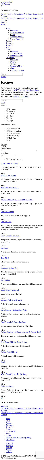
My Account (5, 4)
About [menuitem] (8, 28)
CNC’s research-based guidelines (26, 90)
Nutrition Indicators (8, 125)
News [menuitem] (8, 47)
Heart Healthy (13, 136)
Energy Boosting (14, 133)
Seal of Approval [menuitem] (16, 39)
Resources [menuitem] (9, 43)
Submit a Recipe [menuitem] (16, 56)
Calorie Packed (14, 129)
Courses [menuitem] (13, 64)
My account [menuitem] (10, 440)
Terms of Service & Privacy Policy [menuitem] (18, 438)
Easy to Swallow (14, 131)
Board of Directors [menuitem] (17, 33)
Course (3, 105)
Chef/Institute (6, 149)
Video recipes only (15, 159)
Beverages (12, 109)
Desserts (11, 111)
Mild (10, 140)
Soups (10, 121)
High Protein (13, 138)
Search (3, 77)
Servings (4, 144)
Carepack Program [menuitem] (17, 70)
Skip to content (6, 2)
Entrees (11, 114)
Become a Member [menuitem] (17, 66)
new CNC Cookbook (21, 96)
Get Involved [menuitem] (10, 58)
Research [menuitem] (9, 45)
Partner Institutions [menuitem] (17, 37)
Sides (10, 118)
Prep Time (5, 153)
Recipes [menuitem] (8, 41)
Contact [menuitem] (8, 49)
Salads (10, 116)
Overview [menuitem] (14, 30)
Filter (3, 103)
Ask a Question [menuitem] (16, 53)
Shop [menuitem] (12, 68)
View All (4, 406)
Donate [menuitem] (13, 62)
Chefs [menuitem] (12, 35)
